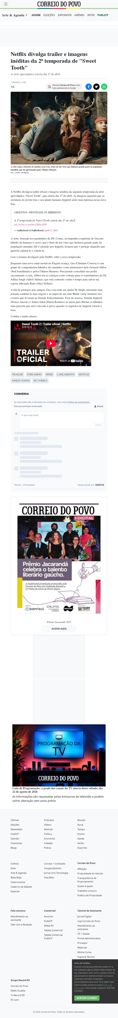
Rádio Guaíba (18, 990)
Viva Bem (49, 877)
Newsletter (17, 829)
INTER (91, 15)
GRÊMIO (79, 15)
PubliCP (15, 834)
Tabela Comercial (53, 930)
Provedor (82, 943)
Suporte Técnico (86, 956)
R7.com (15, 999)
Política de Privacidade (89, 895)
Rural (80, 824)
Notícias (48, 829)
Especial (15, 891)
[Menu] (6, 4)
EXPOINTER (65, 15)
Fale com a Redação (21, 924)
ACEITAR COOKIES (87, 998)
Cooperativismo (52, 868)
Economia (49, 838)
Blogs (14, 847)
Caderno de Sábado (21, 886)
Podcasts (49, 820)
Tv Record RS (18, 995)
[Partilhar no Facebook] (88, 87)
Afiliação (82, 868)
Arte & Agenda (13, 14)
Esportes (82, 847)
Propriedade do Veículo (90, 873)
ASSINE (36, 15)
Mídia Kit (49, 925)
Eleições (15, 824)
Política (48, 834)
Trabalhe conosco (87, 890)
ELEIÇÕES (49, 15)
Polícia (47, 847)
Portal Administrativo (89, 938)
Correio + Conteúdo (54, 863)
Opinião (15, 838)
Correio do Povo (19, 986)
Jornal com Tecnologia (56, 872)
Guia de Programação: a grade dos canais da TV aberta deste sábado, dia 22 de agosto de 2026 (57, 790)
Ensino (81, 834)
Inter (13, 868)
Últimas (15, 820)
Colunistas (16, 843)
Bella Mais (16, 877)
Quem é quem (85, 886)
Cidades (48, 843)
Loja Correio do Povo (88, 921)
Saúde (80, 838)
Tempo (81, 829)
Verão (80, 843)
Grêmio (15, 863)
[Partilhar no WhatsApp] (104, 87)
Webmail (82, 947)
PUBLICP (102, 15)
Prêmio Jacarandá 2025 (59, 622)
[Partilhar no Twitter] (96, 87)
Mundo (81, 820)
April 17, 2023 (51, 230)
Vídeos (47, 824)
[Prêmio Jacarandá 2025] (59, 557)
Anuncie (48, 916)
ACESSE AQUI (59, 628)
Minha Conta (84, 952)
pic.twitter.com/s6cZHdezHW (30, 224)
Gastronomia (18, 882)
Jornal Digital (84, 916)
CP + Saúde (83, 933)
